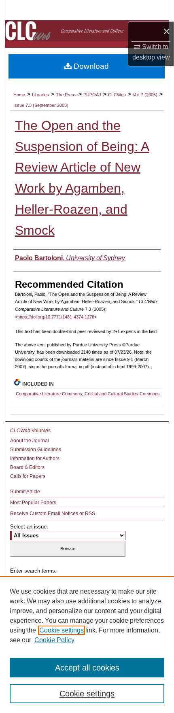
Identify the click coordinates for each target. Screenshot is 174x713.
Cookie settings (61, 630)
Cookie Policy (54, 640)
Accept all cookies (87, 667)
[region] (87, 644)
